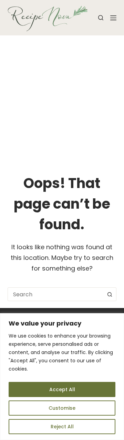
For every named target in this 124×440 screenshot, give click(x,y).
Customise (62, 408)
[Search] (100, 17)
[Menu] (113, 18)
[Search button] (109, 294)
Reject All (62, 426)
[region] (62, 376)
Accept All (62, 389)
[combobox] (55, 294)
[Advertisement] (62, 101)
